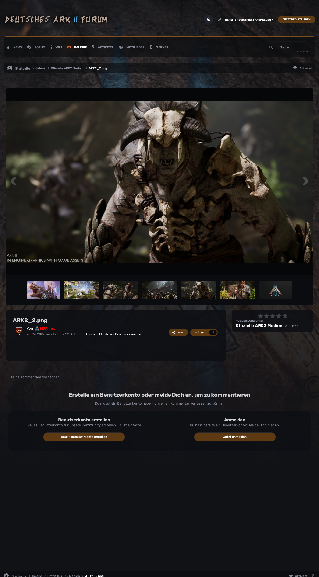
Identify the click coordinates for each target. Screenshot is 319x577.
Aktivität (105, 47)
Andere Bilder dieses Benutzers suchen (113, 334)
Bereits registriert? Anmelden (248, 19)
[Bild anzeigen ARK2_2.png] (198, 290)
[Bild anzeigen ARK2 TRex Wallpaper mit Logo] (43, 290)
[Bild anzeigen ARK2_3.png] (159, 290)
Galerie (80, 47)
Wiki (58, 47)
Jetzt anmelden (235, 436)
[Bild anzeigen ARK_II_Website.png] (275, 290)
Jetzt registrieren (297, 19)
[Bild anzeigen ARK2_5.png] (81, 290)
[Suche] (271, 47)
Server (162, 47)
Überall (301, 51)
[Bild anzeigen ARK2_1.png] (237, 290)
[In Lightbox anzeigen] (159, 182)
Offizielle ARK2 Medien (259, 325)
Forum (39, 47)
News (17, 47)
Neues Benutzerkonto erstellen (84, 436)
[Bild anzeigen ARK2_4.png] (120, 290)
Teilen (179, 332)
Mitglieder (135, 47)
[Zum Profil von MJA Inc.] (19, 331)
